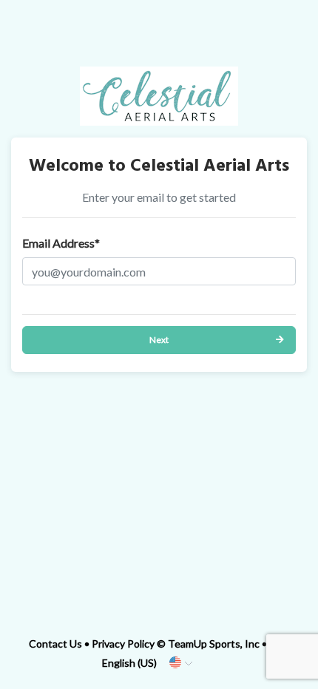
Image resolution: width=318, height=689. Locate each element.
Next (159, 339)
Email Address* (61, 243)
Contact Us (55, 643)
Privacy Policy (123, 643)
